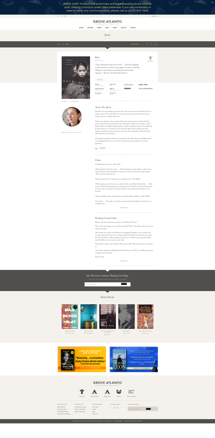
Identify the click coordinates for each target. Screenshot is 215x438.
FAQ (93, 412)
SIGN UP (124, 284)
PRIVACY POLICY (99, 421)
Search (153, 16)
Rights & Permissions (80, 412)
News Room (95, 407)
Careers (94, 409)
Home (58, 44)
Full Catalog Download (62, 412)
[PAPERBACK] (99, 80)
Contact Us (95, 414)
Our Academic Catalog (80, 407)
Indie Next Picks (61, 407)
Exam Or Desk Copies (80, 409)
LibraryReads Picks (61, 409)
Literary (102, 148)
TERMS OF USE (108, 421)
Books (63, 44)
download (74, 101)
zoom (65, 101)
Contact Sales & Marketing (63, 414)
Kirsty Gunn (100, 60)
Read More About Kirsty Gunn (71, 132)
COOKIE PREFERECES (118, 421)
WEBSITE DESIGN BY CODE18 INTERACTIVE (133, 421)
